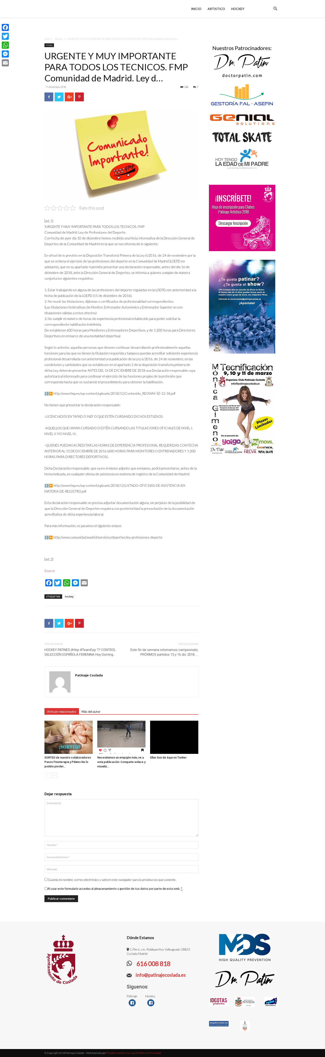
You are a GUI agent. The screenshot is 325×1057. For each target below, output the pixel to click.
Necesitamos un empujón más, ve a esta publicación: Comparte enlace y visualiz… (121, 762)
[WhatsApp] (5, 45)
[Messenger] (5, 54)
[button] (275, 9)
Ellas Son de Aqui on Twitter (168, 757)
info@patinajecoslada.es (160, 975)
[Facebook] (5, 27)
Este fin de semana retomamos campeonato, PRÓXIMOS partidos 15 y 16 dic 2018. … (164, 652)
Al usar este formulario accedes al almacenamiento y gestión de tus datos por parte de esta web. (114, 888)
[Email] (5, 62)
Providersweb (114, 1053)
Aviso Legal (129, 1053)
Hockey (237, 9)
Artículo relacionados (61, 711)
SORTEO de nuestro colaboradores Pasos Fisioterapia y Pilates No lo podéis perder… (67, 762)
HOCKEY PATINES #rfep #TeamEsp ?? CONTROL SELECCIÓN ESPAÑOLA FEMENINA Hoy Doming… (80, 652)
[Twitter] (5, 36)
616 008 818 (152, 963)
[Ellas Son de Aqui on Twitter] (174, 737)
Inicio (196, 9)
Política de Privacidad (149, 1053)
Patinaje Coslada (89, 675)
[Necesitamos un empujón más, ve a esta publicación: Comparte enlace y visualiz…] (121, 737)
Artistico (216, 9)
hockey (59, 38)
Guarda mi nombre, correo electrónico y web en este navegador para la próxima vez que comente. (112, 880)
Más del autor (91, 711)
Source (49, 571)
